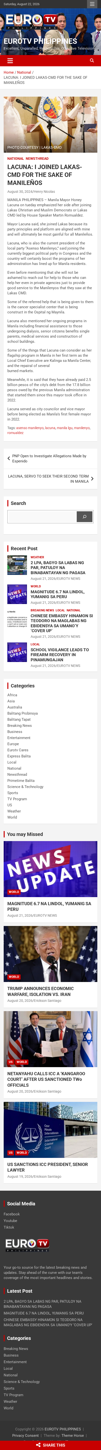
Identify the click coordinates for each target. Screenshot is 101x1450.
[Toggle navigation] (10, 60)
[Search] (84, 516)
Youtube (10, 1221)
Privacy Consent (25, 1435)
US (9, 805)
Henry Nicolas (44, 192)
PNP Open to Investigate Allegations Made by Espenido (49, 458)
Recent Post (24, 548)
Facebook (12, 1214)
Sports (12, 793)
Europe (13, 744)
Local (60, 610)
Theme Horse (73, 1435)
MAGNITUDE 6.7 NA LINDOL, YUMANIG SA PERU (58, 594)
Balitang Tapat (19, 719)
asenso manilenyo (30, 428)
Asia (11, 701)
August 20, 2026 (19, 1001)
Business (14, 732)
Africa (12, 695)
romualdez (15, 433)
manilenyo (82, 428)
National (15, 158)
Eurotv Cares (17, 750)
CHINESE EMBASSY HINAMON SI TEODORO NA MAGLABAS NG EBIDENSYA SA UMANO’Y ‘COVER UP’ (62, 623)
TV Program (17, 799)
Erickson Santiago (47, 1001)
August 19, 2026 (19, 1176)
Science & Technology (25, 787)
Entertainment (18, 738)
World (36, 586)
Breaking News (42, 610)
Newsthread (37, 158)
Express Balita (19, 756)
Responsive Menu (92, 4)
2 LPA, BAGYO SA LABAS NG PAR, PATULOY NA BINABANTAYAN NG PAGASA (58, 567)
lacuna (50, 428)
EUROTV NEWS (68, 579)
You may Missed (25, 834)
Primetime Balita (21, 780)
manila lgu (65, 428)
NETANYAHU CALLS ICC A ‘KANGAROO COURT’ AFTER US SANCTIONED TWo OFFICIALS (46, 1079)
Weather (37, 557)
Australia (14, 707)
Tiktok (9, 1227)
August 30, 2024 (19, 192)
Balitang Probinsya (22, 713)
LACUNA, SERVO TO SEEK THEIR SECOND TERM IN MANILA (48, 479)
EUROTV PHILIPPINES (40, 41)
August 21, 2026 (43, 579)
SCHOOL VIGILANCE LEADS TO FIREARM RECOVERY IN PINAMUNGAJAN (60, 654)
